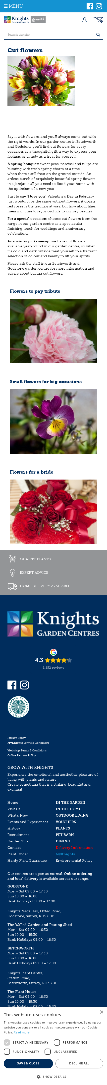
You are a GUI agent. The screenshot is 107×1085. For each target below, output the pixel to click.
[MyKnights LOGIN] (85, 20)
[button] (53, 1076)
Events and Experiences (27, 822)
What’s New (17, 815)
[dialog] (53, 1046)
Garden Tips (17, 841)
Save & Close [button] (28, 1063)
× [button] (101, 1012)
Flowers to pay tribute (35, 291)
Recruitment (18, 835)
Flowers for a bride (31, 472)
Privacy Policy (16, 738)
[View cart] (98, 20)
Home (12, 802)
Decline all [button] (79, 1063)
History (13, 828)
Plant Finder (17, 854)
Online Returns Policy (21, 755)
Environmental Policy (74, 860)
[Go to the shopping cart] (98, 20)
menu (16, 6)
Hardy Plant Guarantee (27, 860)
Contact (14, 848)
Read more (22, 1032)
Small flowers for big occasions (46, 381)
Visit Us (13, 809)
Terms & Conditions (28, 742)
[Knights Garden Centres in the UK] (25, 20)
